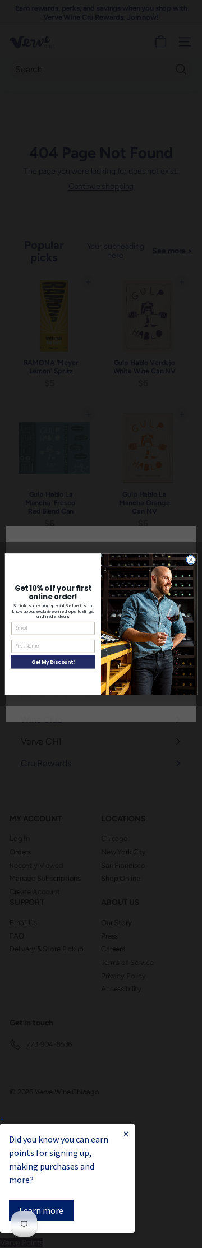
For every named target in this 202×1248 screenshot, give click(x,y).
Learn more (41, 1210)
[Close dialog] (190, 559)
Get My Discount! (53, 661)
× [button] (2, 1119)
